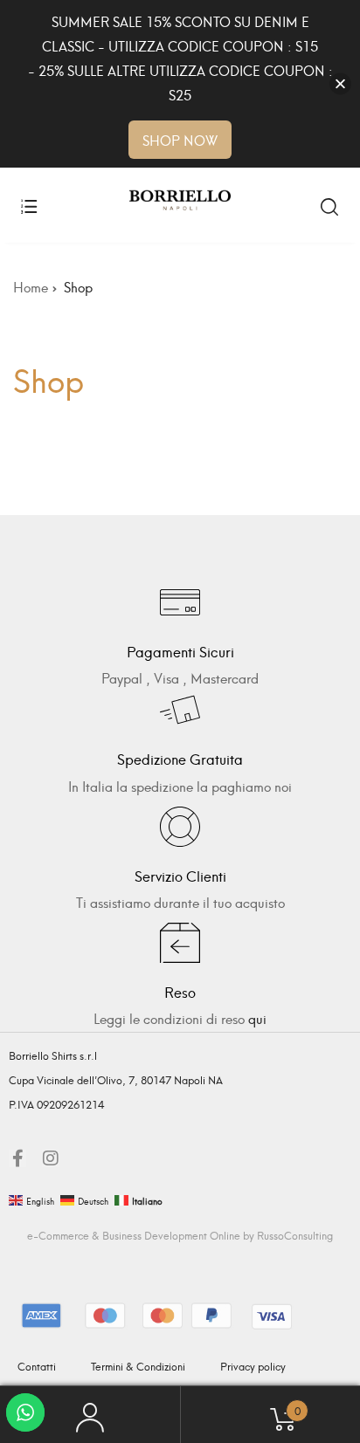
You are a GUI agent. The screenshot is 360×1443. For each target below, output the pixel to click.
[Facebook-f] (17, 1158)
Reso (180, 991)
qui (257, 1017)
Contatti (36, 1365)
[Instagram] (50, 1158)
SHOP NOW (180, 139)
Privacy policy (253, 1365)
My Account (90, 1415)
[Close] (340, 84)
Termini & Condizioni (138, 1365)
